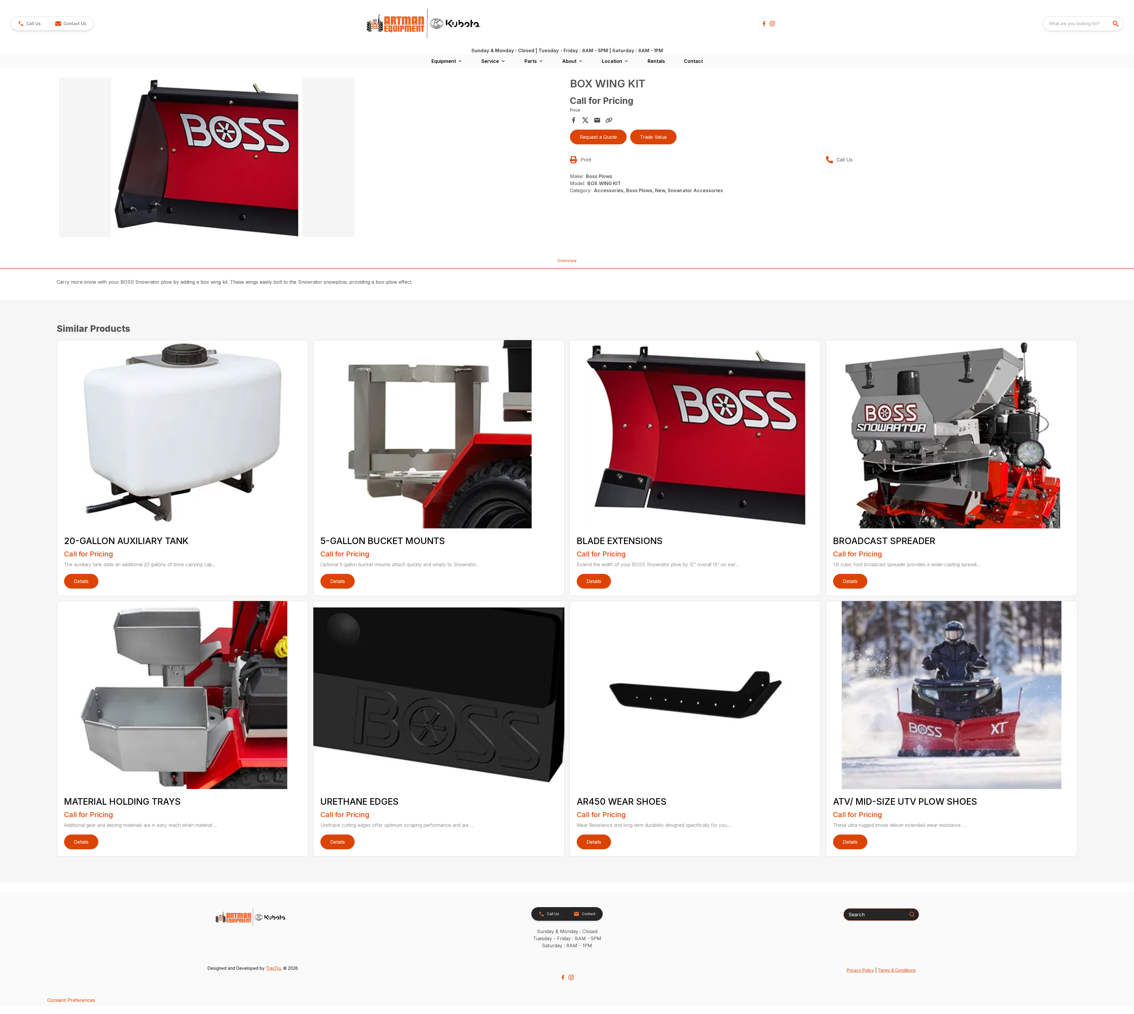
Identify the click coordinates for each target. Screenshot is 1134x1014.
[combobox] (1083, 24)
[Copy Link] (608, 120)
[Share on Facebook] (573, 120)
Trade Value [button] (653, 137)
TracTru (273, 968)
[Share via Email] (597, 120)
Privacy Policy (860, 970)
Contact (693, 61)
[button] (29, 23)
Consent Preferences (71, 1000)
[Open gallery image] (206, 157)
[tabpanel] (311, 158)
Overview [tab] (567, 260)
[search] (1116, 23)
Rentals (656, 61)
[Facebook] (764, 23)
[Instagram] (772, 23)
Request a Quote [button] (598, 137)
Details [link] (81, 581)
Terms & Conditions (897, 970)
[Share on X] (585, 120)
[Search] (912, 914)
